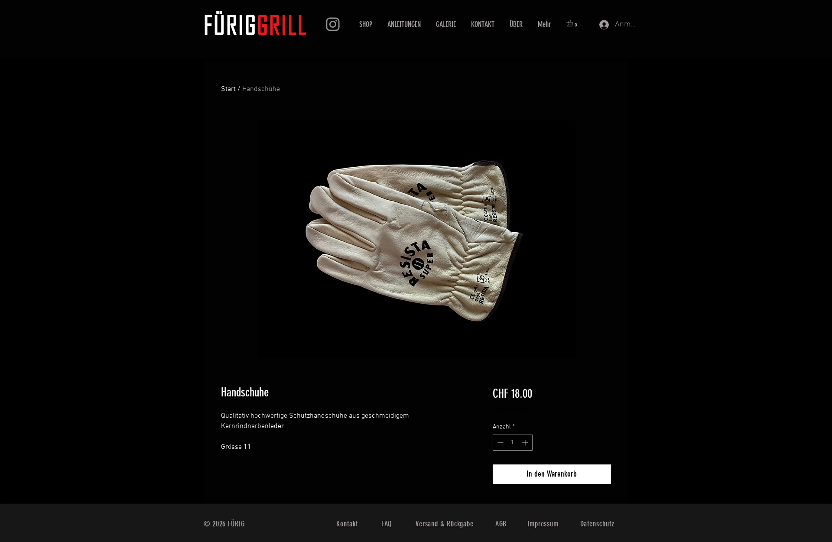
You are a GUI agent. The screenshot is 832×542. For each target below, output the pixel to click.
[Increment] (525, 442)
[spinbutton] (512, 442)
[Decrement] (499, 442)
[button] (573, 23)
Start (228, 89)
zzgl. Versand (510, 409)
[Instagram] (333, 24)
